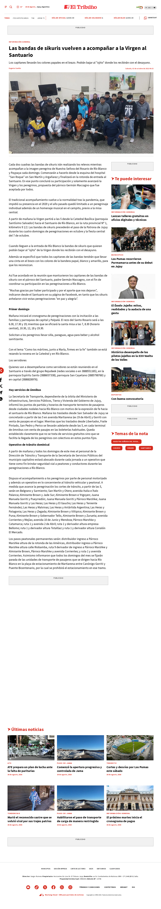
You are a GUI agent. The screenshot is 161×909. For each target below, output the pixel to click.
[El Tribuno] (80, 7)
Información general (118, 813)
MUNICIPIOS (45, 869)
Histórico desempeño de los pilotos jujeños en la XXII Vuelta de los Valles (132, 356)
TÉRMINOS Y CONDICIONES (89, 887)
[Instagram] (70, 887)
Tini (27, 18)
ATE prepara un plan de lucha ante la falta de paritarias (30, 769)
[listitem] (19, 6)
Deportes (116, 395)
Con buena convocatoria (127, 399)
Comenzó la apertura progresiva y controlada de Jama (79, 769)
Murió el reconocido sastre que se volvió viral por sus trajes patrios (30, 819)
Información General (19, 42)
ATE (9, 763)
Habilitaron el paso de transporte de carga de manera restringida (79, 819)
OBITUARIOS (101, 869)
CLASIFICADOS (115, 869)
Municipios (117, 255)
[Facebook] (53, 887)
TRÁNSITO (112, 763)
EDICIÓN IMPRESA (60, 869)
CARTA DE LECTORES (78, 869)
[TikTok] (37, 887)
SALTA (91, 869)
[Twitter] (45, 887)
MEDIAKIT (124, 887)
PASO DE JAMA (64, 763)
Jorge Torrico (38, 18)
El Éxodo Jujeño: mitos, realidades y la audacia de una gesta (131, 309)
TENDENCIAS (14, 813)
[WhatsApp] (62, 887)
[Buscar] (10, 6)
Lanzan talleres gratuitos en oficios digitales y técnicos (129, 218)
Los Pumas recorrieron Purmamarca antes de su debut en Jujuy (132, 262)
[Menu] (5, 6)
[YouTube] (28, 887)
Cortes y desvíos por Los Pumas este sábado (127, 769)
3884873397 (152, 18)
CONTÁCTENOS (110, 887)
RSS (133, 887)
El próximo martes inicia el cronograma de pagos (124, 819)
